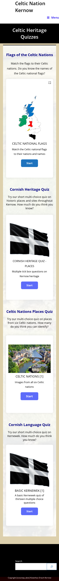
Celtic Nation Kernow (30, 6)
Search (18, 561)
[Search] (52, 566)
